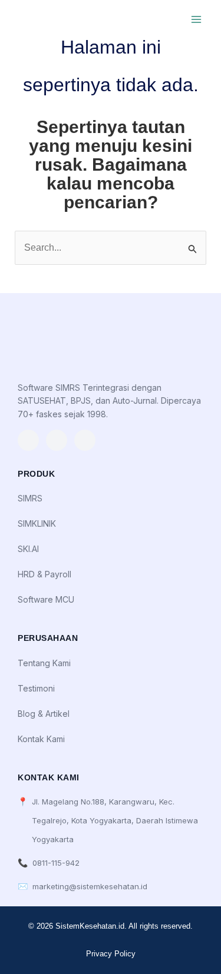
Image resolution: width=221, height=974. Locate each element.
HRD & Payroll (44, 574)
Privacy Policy (111, 953)
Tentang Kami (44, 663)
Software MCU (46, 599)
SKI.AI (28, 549)
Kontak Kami (41, 739)
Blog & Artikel (44, 714)
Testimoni (36, 688)
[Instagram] (28, 440)
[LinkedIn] (56, 440)
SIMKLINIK (37, 523)
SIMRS (30, 498)
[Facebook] (84, 440)
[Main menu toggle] (196, 19)
